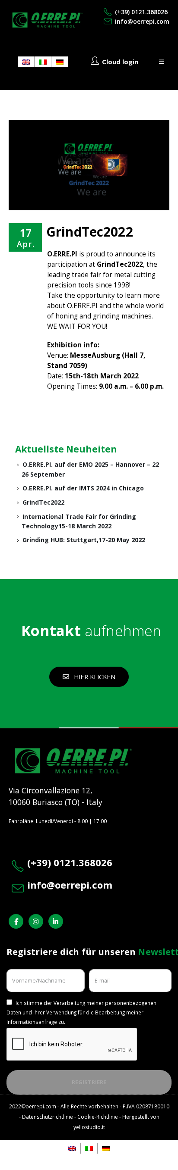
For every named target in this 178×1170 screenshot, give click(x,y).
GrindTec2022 (43, 502)
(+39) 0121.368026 (141, 12)
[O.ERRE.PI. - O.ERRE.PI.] (47, 20)
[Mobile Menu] (161, 61)
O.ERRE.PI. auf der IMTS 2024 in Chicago (83, 488)
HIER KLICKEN (93, 676)
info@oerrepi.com (142, 21)
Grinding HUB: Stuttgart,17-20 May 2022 (83, 540)
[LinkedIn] (55, 921)
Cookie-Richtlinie (97, 1116)
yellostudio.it (89, 1127)
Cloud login (120, 61)
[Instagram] (36, 921)
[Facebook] (16, 921)
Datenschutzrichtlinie (47, 1116)
